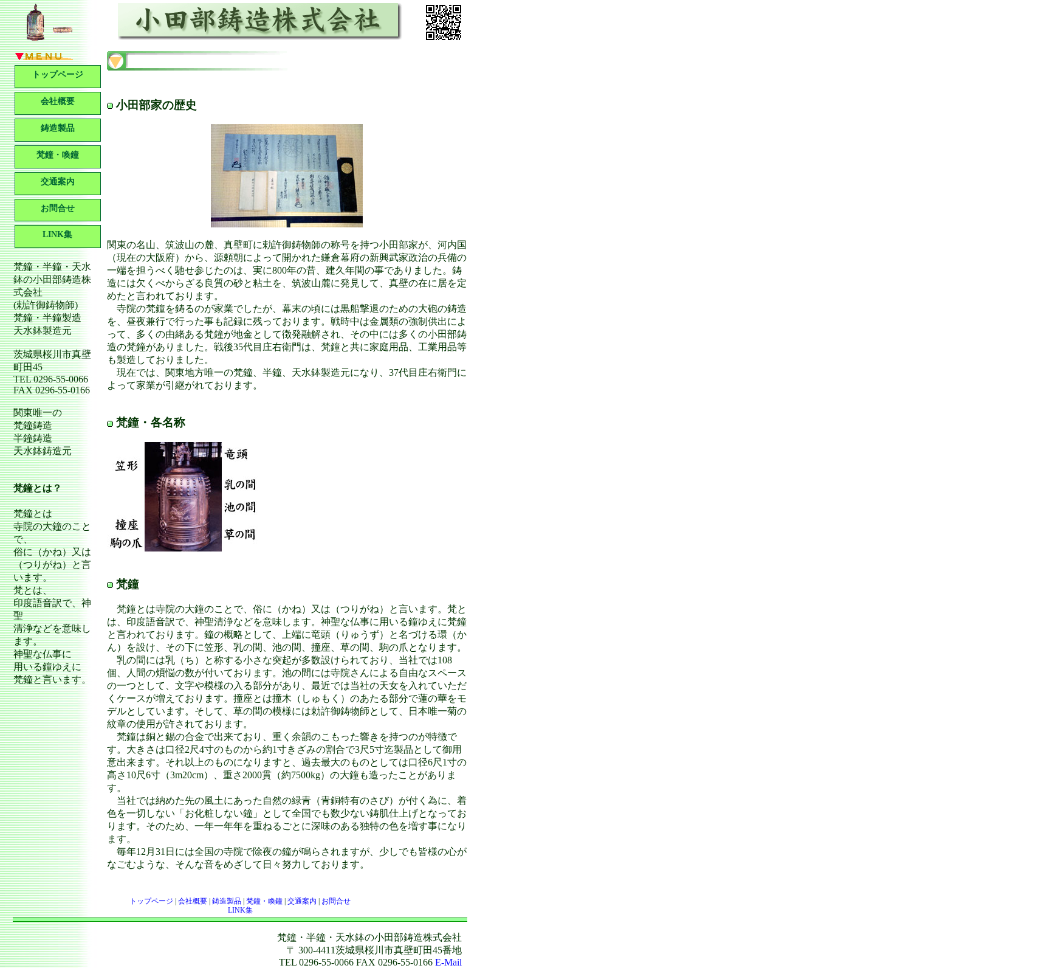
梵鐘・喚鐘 (57, 154)
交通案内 (58, 181)
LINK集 (57, 234)
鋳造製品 (58, 128)
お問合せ (58, 208)
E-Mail (448, 962)
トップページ (57, 74)
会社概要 (58, 101)
